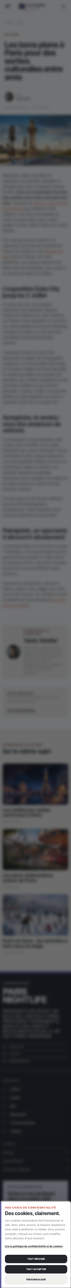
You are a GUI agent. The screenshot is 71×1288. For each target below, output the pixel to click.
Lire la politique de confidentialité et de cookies (34, 1246)
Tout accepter (36, 1269)
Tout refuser (36, 1258)
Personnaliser (36, 1279)
